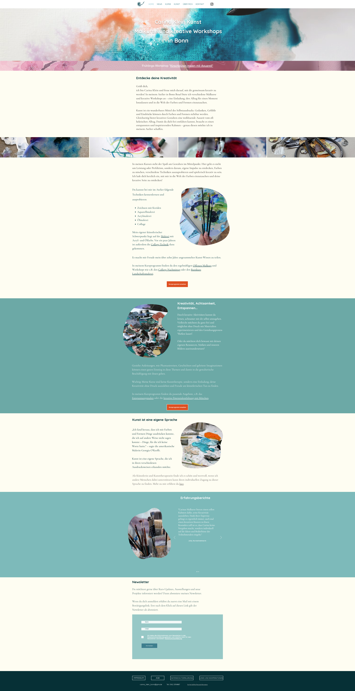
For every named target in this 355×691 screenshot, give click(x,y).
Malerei (165, 236)
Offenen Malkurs (202, 265)
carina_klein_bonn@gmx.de (151, 684)
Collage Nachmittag (168, 65)
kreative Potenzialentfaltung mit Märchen (186, 398)
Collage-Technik (160, 244)
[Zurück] (174, 537)
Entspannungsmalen (143, 398)
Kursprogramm (152, 394)
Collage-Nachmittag (169, 269)
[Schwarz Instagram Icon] (212, 4)
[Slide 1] (198, 571)
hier (181, 484)
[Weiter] (221, 537)
